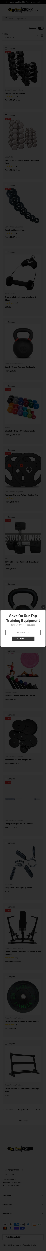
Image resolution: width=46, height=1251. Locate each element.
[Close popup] (43, 607)
